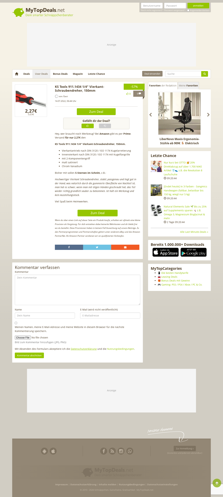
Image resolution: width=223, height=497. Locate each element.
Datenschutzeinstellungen (162, 484)
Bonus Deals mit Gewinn (175, 280)
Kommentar (22, 271)
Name (18, 309)
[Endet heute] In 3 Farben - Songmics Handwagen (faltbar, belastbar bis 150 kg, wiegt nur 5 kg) (185, 190)
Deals (26, 73)
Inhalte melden (107, 484)
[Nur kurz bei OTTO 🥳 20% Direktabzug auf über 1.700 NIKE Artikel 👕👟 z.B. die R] (156, 166)
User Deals (41, 73)
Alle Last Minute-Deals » (194, 231)
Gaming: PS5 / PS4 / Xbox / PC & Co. (181, 284)
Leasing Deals (169, 276)
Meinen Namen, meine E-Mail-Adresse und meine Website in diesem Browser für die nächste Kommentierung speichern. (69, 328)
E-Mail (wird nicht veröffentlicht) (99, 309)
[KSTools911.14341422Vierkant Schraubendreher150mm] (31, 100)
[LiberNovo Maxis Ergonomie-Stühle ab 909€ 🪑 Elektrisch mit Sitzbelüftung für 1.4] (179, 113)
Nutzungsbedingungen (120, 348)
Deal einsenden (152, 73)
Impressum (61, 484)
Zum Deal (96, 111)
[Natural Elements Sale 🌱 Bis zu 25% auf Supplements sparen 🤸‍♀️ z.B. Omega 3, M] (156, 210)
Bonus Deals (60, 73)
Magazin (78, 73)
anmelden (198, 5)
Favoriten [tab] (162, 85)
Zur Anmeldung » (185, 448)
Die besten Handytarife (174, 273)
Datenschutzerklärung (84, 348)
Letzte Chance (96, 73)
